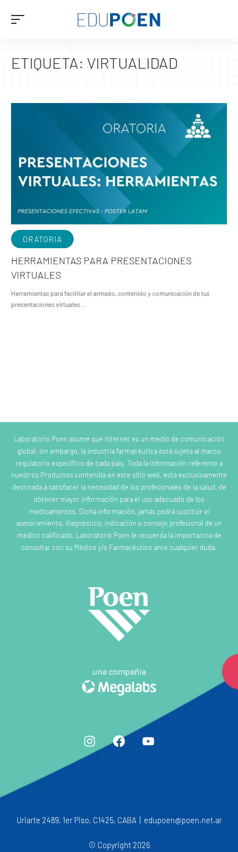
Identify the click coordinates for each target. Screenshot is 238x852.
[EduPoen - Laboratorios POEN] (119, 19)
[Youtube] (148, 741)
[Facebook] (119, 741)
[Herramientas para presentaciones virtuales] (119, 163)
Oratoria (42, 239)
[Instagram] (89, 741)
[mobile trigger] (20, 19)
